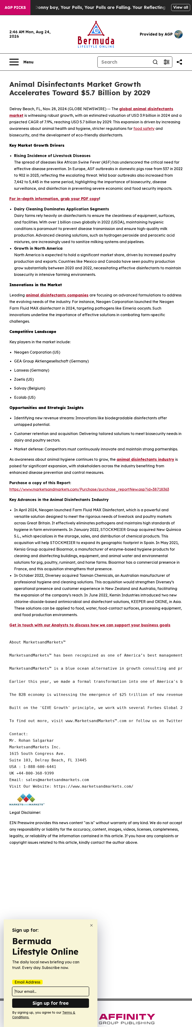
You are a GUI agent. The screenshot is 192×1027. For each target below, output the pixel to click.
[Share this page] (179, 62)
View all (180, 7)
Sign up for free (51, 1003)
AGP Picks (15, 7)
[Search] (155, 62)
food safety (144, 128)
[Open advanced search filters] (166, 62)
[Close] (91, 925)
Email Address (27, 982)
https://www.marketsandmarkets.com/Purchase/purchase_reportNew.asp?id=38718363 (89, 489)
